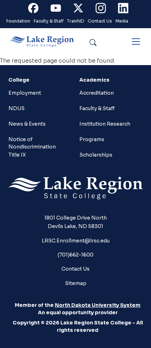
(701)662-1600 (75, 255)
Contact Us (100, 21)
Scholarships (95, 155)
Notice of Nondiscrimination (32, 142)
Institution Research (104, 124)
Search (109, 41)
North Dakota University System (97, 305)
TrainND (75, 21)
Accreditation (96, 93)
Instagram (104, 9)
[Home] (44, 41)
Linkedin (127, 9)
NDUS (16, 108)
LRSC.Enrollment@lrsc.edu (76, 241)
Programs (91, 139)
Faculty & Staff (49, 21)
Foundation (18, 21)
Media (122, 21)
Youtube (59, 9)
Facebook (37, 9)
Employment (24, 93)
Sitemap (75, 283)
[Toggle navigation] (136, 41)
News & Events (27, 124)
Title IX (17, 155)
